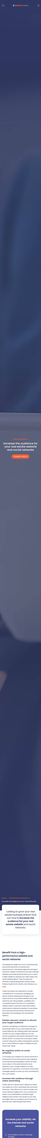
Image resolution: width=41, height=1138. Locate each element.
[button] (21, 6)
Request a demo (20, 456)
